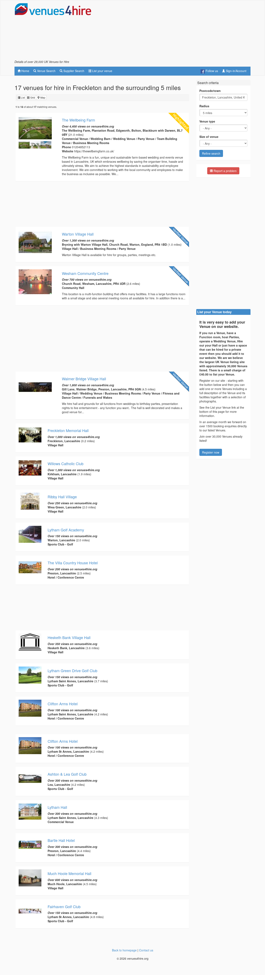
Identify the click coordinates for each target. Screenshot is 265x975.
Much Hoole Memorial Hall (69, 873)
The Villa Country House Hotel (73, 562)
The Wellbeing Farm (78, 120)
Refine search (211, 153)
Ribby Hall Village (62, 496)
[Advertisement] (175, 31)
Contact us (146, 950)
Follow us (211, 71)
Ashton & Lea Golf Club (67, 774)
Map (42, 97)
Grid (32, 97)
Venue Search (45, 71)
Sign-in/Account (235, 71)
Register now (210, 452)
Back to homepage (124, 950)
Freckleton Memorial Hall (68, 430)
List (22, 97)
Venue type (207, 121)
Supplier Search (73, 71)
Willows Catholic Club (65, 463)
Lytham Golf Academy (66, 529)
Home (24, 71)
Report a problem (225, 171)
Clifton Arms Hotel (63, 703)
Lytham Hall (57, 807)
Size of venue (208, 137)
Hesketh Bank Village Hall (69, 637)
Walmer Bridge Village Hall (84, 378)
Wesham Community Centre (85, 273)
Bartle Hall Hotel (61, 840)
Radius (204, 106)
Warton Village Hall (78, 234)
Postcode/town (210, 91)
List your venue (101, 71)
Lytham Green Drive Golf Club (72, 670)
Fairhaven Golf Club (64, 906)
